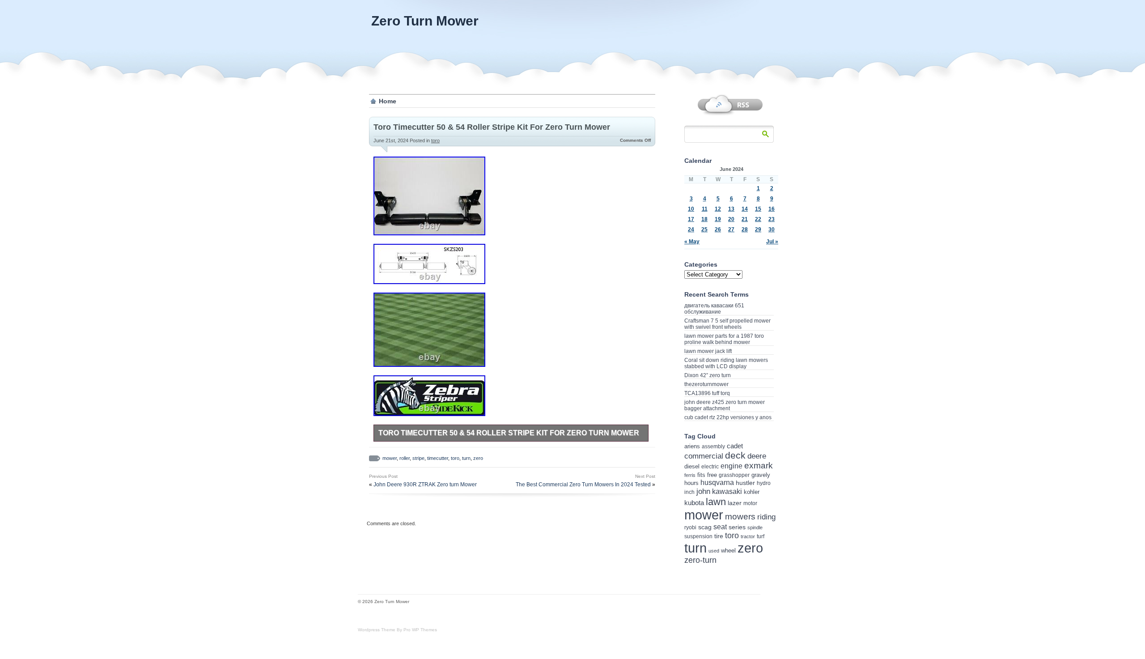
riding (766, 517)
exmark (758, 465)
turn (466, 458)
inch (689, 492)
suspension (698, 536)
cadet (735, 446)
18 (704, 219)
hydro (764, 483)
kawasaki (727, 491)
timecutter (437, 458)
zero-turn (700, 560)
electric (710, 466)
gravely (760, 475)
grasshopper (734, 475)
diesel (692, 466)
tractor (748, 536)
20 (731, 219)
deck (735, 455)
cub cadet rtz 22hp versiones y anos (728, 417)
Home (387, 101)
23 (771, 219)
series (737, 527)
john (703, 491)
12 (718, 209)
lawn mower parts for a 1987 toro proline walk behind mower (724, 339)
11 (705, 209)
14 (745, 209)
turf (760, 536)
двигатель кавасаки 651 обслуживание (714, 308)
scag (705, 527)
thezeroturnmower (706, 384)
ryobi (690, 527)
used (713, 550)
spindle (755, 527)
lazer (735, 502)
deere (756, 455)
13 (731, 209)
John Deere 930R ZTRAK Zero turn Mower (425, 484)
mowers (740, 516)
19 (718, 219)
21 (745, 219)
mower (389, 458)
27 (731, 229)
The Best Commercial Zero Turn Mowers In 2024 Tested (583, 484)
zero (478, 458)
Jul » (772, 241)
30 (771, 229)
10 (691, 209)
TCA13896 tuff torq (707, 393)
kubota (694, 502)
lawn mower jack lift (708, 351)
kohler (751, 492)
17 (691, 219)
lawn (716, 501)
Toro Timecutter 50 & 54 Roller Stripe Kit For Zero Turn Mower (491, 127)
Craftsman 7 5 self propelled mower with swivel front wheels (727, 324)
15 (758, 209)
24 (691, 229)
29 (758, 229)
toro (435, 140)
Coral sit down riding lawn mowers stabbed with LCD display (726, 363)
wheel (728, 550)
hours (691, 483)
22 (758, 219)
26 (718, 229)
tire (718, 536)
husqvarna (717, 482)
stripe (418, 458)
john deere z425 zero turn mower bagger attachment (724, 405)
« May (692, 241)
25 (704, 229)
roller (404, 458)
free (712, 475)
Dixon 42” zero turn (707, 375)
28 (745, 229)
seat (720, 527)
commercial (703, 456)
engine (731, 466)
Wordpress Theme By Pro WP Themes (397, 629)
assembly (713, 446)
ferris (689, 475)
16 (771, 209)
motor (750, 503)
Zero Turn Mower (425, 20)
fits (701, 475)
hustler (745, 482)
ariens (692, 446)
